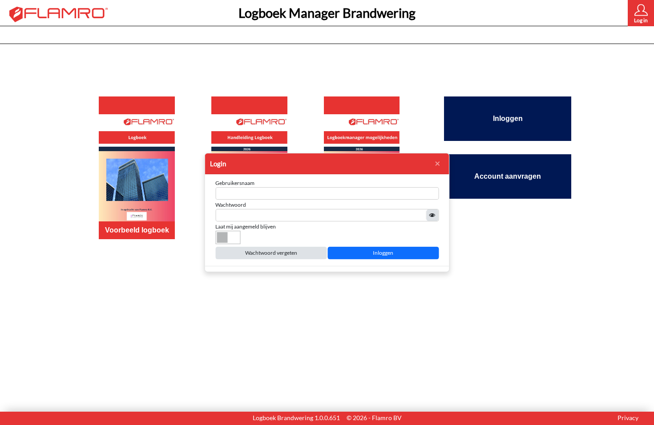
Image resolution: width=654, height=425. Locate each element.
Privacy (628, 417)
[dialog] (327, 212)
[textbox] (327, 193)
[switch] (227, 237)
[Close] (437, 163)
